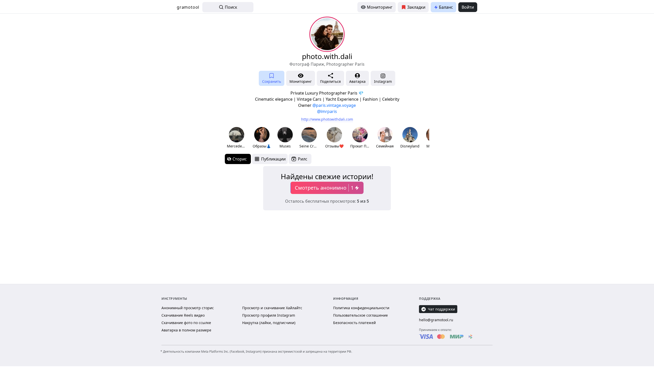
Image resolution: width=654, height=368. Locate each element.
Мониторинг (379, 7)
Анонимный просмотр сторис (187, 307)
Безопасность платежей (354, 322)
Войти (468, 7)
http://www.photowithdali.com (327, 119)
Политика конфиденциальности (361, 307)
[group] (236, 138)
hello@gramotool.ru (436, 319)
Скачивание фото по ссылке (186, 322)
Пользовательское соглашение (360, 315)
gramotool (188, 7)
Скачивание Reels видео (183, 315)
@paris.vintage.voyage (334, 105)
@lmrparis (327, 111)
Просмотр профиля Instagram (268, 315)
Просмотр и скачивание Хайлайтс (272, 307)
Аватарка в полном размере (186, 330)
